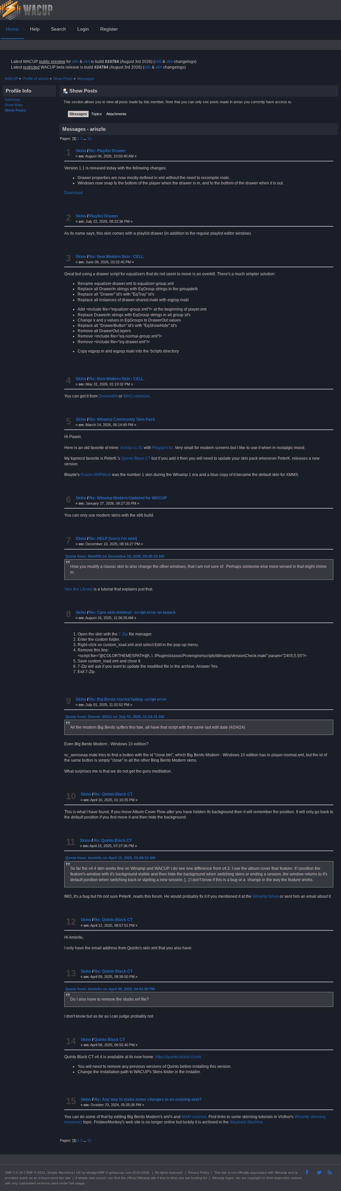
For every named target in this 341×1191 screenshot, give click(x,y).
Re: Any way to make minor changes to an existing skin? (147, 1099)
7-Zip (123, 634)
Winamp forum (265, 896)
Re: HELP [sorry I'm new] (113, 538)
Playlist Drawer (103, 216)
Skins (81, 150)
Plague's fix (162, 447)
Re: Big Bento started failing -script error (128, 699)
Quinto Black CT (136, 458)
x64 (86, 61)
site (224, 1172)
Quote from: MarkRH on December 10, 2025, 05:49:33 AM (114, 556)
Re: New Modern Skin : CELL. (117, 256)
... (85, 138)
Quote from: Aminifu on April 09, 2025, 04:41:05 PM (110, 989)
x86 (75, 61)
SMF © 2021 (35, 1172)
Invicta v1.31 (131, 447)
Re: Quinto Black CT (113, 794)
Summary (12, 100)
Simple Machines (60, 1172)
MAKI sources (193, 1116)
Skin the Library (78, 589)
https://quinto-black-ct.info (178, 1057)
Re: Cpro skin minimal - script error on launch (132, 612)
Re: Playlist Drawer (107, 150)
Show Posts (15, 110)
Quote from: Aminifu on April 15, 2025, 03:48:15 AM (110, 858)
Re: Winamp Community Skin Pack (122, 419)
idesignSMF (96, 1172)
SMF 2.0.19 (14, 1172)
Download (73, 192)
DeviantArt (108, 396)
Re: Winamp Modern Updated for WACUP (128, 498)
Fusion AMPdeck (96, 474)
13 (89, 138)
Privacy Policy (198, 1172)
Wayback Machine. (247, 1122)
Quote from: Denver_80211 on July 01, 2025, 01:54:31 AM (114, 717)
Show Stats (14, 105)
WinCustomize (136, 396)
